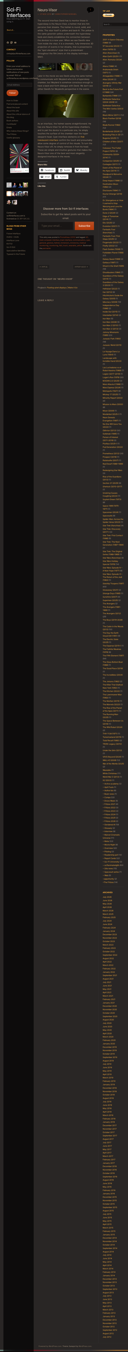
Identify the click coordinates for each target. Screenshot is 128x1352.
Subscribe (84, 225)
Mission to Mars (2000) (113, 404)
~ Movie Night (109, 844)
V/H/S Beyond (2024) (112, 757)
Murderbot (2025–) (111, 414)
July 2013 (107, 1296)
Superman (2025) (110, 600)
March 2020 (108, 1037)
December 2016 (110, 1166)
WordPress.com (85, 1346)
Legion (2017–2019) (111, 374)
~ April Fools (108, 787)
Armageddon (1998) (111, 76)
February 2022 (109, 968)
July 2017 (107, 1142)
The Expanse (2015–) (112, 646)
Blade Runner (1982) (111, 125)
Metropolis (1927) (110, 391)
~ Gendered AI (109, 824)
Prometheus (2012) (68, 237)
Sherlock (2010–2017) (112, 486)
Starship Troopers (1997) (113, 583)
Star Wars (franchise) (112, 558)
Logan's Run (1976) (111, 377)
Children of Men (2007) (113, 141)
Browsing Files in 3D (112, 134)
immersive (74, 243)
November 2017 (110, 1129)
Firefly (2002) (109, 246)
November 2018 (110, 1091)
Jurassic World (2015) (112, 345)
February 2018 (109, 1118)
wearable (72, 245)
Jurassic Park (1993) (112, 338)
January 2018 (109, 1122)
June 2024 (107, 924)
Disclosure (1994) (110, 190)
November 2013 (110, 1282)
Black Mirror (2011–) (111, 115)
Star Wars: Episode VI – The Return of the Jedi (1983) (112, 577)
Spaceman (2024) (110, 512)
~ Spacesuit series (111, 872)
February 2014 (109, 1272)
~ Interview (108, 831)
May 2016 (107, 1187)
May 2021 (107, 989)
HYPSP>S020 (81, 267)
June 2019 (107, 1067)
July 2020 (107, 1023)
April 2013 (107, 1306)
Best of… (10, 30)
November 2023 (110, 938)
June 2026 (107, 900)
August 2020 (108, 1019)
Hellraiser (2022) (110, 288)
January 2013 (109, 1316)
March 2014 (108, 1268)
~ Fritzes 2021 (109, 804)
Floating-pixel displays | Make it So (62, 287)
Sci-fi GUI (11, 247)
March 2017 (108, 1156)
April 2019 (107, 1074)
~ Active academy (111, 784)
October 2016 (109, 1173)
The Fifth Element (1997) (113, 655)
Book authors (12, 120)
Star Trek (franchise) (112, 525)
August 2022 (108, 958)
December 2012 (110, 1320)
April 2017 (107, 1152)
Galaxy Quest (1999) (111, 259)
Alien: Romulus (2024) (112, 59)
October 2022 (109, 951)
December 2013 (110, 1279)
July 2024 (107, 921)
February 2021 (109, 999)
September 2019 (110, 1057)
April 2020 (107, 1033)
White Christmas (110, 773)
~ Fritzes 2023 (109, 811)
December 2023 (110, 934)
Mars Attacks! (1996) (112, 384)
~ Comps (107, 797)
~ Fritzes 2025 (109, 818)
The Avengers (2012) (112, 613)
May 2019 (107, 1071)
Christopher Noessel (66, 14)
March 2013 (108, 1309)
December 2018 (110, 1088)
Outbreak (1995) (110, 434)
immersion (65, 243)
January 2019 (109, 1084)
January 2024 (109, 931)
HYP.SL (43, 267)
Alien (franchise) (110, 53)
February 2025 (109, 917)
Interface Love (13, 240)
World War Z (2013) (111, 777)
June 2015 (107, 1217)
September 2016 (110, 1176)
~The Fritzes (108, 882)
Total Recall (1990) (111, 740)
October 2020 (109, 1013)
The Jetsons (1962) (111, 681)
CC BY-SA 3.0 (23, 218)
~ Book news (108, 794)
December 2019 (110, 1047)
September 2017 (110, 1135)
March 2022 (108, 965)
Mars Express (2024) (112, 387)
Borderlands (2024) (111, 131)
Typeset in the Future (16, 254)
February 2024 (109, 928)
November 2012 (110, 1323)
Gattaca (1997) (109, 262)
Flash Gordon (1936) (111, 249)
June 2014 (107, 1258)
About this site (13, 111)
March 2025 (108, 914)
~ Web (105, 875)
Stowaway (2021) (110, 590)
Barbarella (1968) (110, 95)
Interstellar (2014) (110, 315)
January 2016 (109, 1193)
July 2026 (107, 897)
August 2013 (108, 1292)
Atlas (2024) (108, 79)
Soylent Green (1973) (112, 499)
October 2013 (109, 1285)
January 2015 (109, 1234)
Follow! (12, 93)
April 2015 (107, 1224)
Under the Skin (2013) (112, 750)
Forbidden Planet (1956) (113, 252)
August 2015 (108, 1210)
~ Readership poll (110, 855)
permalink (47, 248)
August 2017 (108, 1139)
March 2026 (108, 910)
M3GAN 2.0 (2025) (111, 381)
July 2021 (107, 982)
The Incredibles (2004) (113, 675)
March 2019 (108, 1077)
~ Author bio (108, 790)
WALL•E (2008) (109, 760)
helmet (57, 243)
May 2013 (107, 1303)
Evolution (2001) (110, 226)
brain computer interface (49, 240)
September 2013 (110, 1289)
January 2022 (109, 972)
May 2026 (107, 904)
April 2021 (107, 992)
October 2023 (109, 941)
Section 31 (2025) (110, 483)
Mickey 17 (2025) (110, 394)
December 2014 (110, 1238)
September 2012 (110, 1330)
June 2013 (107, 1299)
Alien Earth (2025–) (111, 56)
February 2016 (109, 1190)
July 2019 (107, 1064)
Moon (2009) (108, 411)
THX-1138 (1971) (110, 733)
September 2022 (110, 955)
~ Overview (108, 848)
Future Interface (13, 233)
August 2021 (108, 979)
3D (87, 237)
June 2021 (107, 985)
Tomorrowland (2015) (112, 737)
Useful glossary (13, 137)
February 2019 (109, 1081)
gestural (42, 243)
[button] (47, 67)
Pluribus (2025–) (110, 443)
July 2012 (107, 1337)
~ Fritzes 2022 (109, 807)
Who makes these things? (18, 131)
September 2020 (110, 1016)
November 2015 (110, 1200)
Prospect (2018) (110, 457)
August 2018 (108, 1098)
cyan (88, 240)
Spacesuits (107, 515)
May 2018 (107, 1108)
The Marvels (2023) (111, 704)
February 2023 (109, 948)
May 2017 (107, 1149)
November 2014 (110, 1241)
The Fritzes (11, 134)
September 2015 (110, 1207)
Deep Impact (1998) (111, 180)
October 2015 (109, 1204)
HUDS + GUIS (13, 237)
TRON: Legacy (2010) (112, 744)
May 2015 (107, 1221)
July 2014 (107, 1255)
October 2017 (109, 1132)
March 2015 (108, 1228)
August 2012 (108, 1333)
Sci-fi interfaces (19, 12)
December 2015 (110, 1197)
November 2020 (110, 1009)
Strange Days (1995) (112, 593)
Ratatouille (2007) (110, 460)
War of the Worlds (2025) (113, 763)
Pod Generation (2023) (113, 447)
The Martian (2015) (111, 701)
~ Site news (108, 868)
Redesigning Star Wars (112, 470)
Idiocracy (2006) (110, 302)
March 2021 (108, 996)
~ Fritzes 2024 (109, 814)
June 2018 (107, 1105)
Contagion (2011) (110, 164)
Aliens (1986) (108, 66)
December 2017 (110, 1125)
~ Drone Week (109, 801)
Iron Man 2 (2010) (110, 325)
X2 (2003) (107, 780)
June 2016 (107, 1183)
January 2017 (109, 1163)
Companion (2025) (111, 161)
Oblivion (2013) (109, 430)
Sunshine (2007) (110, 597)
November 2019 (110, 1050)
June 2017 (107, 1146)
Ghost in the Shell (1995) (113, 266)
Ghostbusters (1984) (111, 272)
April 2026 (107, 907)
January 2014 (109, 1275)
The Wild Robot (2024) (112, 727)
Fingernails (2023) (111, 242)
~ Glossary (107, 828)
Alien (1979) (108, 49)
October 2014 (109, 1245)
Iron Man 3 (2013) (110, 329)
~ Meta (106, 841)
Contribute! (11, 124)
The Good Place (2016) (113, 668)
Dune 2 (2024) (109, 213)
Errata (9, 127)
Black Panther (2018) (112, 118)
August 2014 (108, 1251)
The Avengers (109, 603)
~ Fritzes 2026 (109, 821)
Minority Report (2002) (113, 398)
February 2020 (109, 1040)
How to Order (12, 100)
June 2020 (107, 1026)
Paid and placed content (17, 104)
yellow (79, 245)
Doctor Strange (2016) (112, 194)
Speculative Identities (16, 250)
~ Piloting (107, 851)
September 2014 (110, 1248)
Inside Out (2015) (110, 312)
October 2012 (109, 1326)
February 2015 (109, 1231)
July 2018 (107, 1101)
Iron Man (106, 318)
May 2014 (107, 1262)
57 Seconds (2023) (111, 46)
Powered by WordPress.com (50, 1346)
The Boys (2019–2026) (113, 620)
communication (79, 240)
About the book (13, 107)
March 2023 (108, 945)
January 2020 (109, 1043)
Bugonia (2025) (109, 138)
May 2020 (107, 1030)
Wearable (107, 770)
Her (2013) (107, 292)
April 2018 (107, 1112)
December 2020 (110, 1006)
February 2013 (109, 1313)
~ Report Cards (109, 858)
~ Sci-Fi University (111, 862)
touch (65, 245)
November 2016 (110, 1170)
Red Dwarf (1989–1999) (113, 464)
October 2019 (109, 1054)
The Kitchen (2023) (111, 691)
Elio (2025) (107, 223)
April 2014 (107, 1265)
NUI (60, 245)
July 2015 (107, 1214)
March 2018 (108, 1115)
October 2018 (109, 1095)
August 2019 (108, 1061)
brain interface (66, 240)
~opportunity (108, 879)
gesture (50, 243)
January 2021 (109, 1003)
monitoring (53, 245)
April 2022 (107, 961)
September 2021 (110, 975)
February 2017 (109, 1159)
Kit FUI (9, 244)
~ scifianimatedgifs (111, 865)
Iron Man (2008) (110, 322)
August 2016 (108, 1180)
